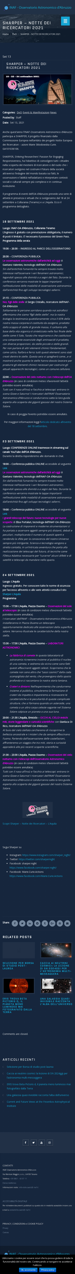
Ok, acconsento (28, 1270)
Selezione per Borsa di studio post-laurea (18, 965)
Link (5, 513)
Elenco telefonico (9, 1183)
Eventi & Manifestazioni (36, 112)
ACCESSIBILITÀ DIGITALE (15, 1201)
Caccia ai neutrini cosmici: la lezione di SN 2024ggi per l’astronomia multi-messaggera (56, 968)
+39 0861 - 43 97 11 (18, 1178)
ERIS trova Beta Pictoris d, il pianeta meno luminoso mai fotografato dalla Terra (17, 1005)
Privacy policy (47, 1270)
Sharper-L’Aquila (12, 594)
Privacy (5, 1228)
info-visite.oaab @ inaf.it (28, 1187)
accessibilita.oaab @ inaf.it (19, 1210)
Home (6, 34)
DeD (14, 34)
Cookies (6, 1232)
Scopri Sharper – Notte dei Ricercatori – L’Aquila (30, 823)
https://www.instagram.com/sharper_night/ (46, 855)
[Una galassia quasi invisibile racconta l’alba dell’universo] (56, 986)
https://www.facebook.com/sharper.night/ (33, 867)
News (53, 112)
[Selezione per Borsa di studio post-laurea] (19, 950)
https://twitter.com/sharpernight (37, 859)
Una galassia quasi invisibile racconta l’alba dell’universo (56, 1001)
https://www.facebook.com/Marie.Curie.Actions (36, 876)
